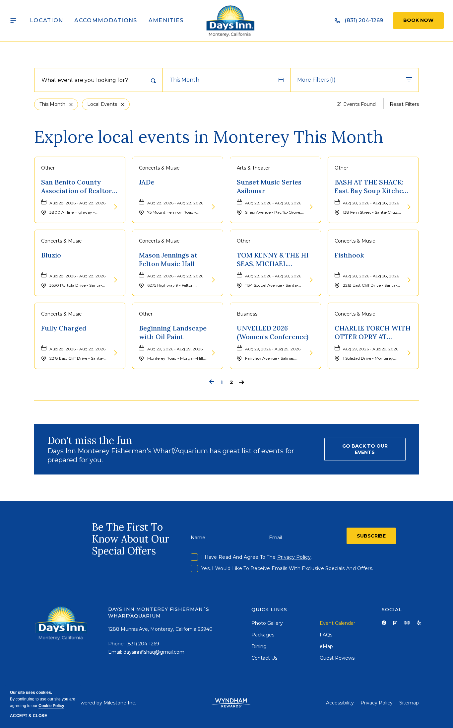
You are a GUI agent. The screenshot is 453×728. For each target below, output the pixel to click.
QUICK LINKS (269, 610)
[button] (365, 449)
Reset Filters (404, 104)
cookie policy (51, 705)
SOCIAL (392, 610)
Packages (262, 635)
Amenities (166, 20)
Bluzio (51, 255)
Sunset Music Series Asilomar (269, 186)
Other (48, 168)
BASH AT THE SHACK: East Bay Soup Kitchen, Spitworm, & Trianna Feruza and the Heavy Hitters (371, 186)
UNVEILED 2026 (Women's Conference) (272, 332)
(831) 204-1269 (142, 644)
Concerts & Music (159, 168)
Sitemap (409, 703)
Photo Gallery (267, 623)
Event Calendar (337, 623)
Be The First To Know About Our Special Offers (130, 539)
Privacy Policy (294, 557)
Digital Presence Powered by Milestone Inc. (85, 703)
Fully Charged (63, 328)
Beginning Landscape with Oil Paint (173, 332)
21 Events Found (356, 104)
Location (46, 20)
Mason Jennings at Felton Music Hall (168, 259)
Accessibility (340, 703)
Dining (259, 646)
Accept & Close (28, 715)
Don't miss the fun (89, 440)
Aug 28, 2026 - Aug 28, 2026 (77, 202)
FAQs (326, 635)
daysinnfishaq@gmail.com (153, 652)
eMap (326, 646)
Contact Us (264, 658)
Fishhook (349, 255)
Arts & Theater (253, 168)
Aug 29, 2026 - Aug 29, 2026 (175, 348)
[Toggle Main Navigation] (13, 21)
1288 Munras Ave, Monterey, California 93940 (160, 629)
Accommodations (105, 20)
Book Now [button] (418, 20)
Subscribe (371, 536)
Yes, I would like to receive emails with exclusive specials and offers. (287, 568)
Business (247, 314)
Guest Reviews (337, 658)
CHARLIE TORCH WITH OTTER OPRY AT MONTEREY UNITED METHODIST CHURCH (373, 332)
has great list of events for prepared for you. (170, 455)
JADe (146, 182)
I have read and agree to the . (256, 557)
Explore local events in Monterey (208, 137)
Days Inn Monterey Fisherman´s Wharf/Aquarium (158, 612)
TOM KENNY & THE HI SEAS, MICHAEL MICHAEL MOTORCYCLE (273, 259)
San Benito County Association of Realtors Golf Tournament (78, 186)
